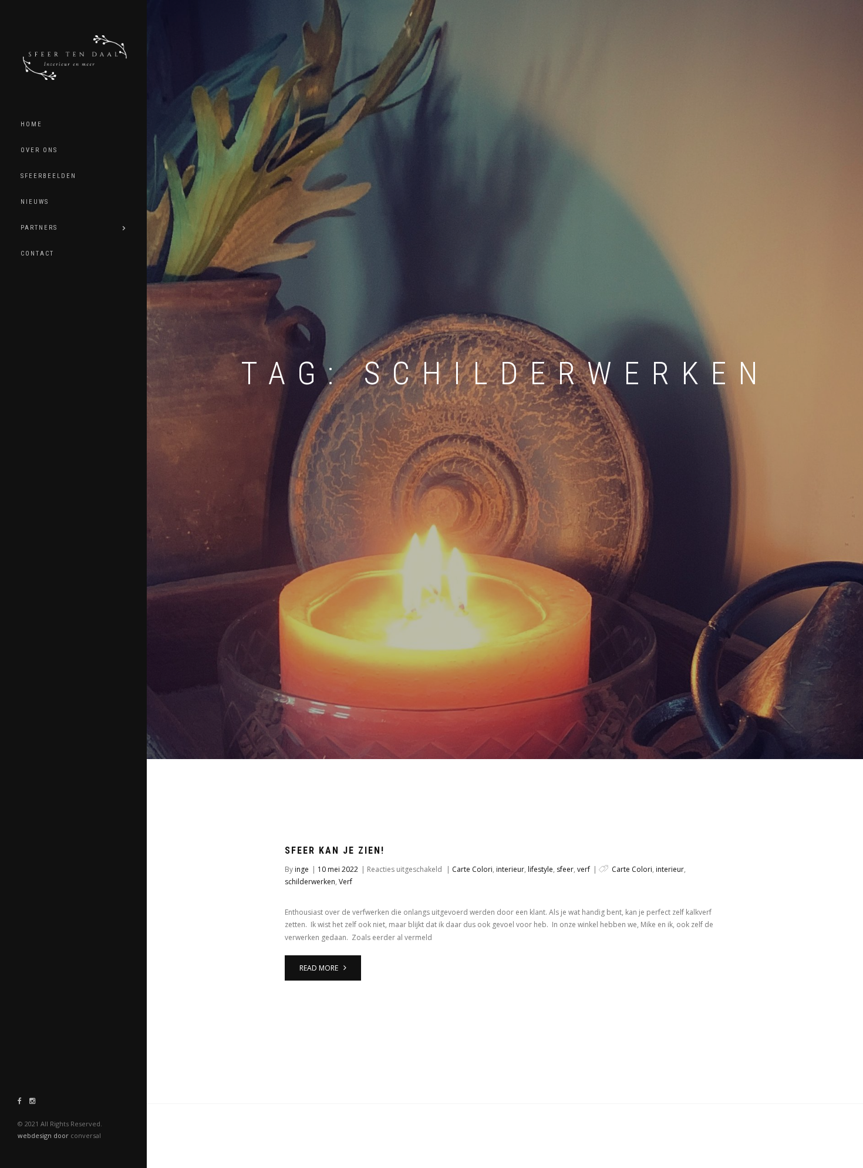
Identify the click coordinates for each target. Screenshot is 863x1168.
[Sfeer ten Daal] (79, 55)
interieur (510, 869)
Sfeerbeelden (48, 176)
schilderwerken (310, 882)
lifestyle (540, 869)
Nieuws (35, 202)
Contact (37, 253)
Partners (39, 227)
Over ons (39, 150)
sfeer (565, 869)
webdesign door (43, 1135)
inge (302, 869)
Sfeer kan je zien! (335, 850)
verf (583, 869)
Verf (345, 882)
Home (31, 124)
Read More (319, 968)
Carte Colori (472, 869)
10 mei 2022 (338, 869)
